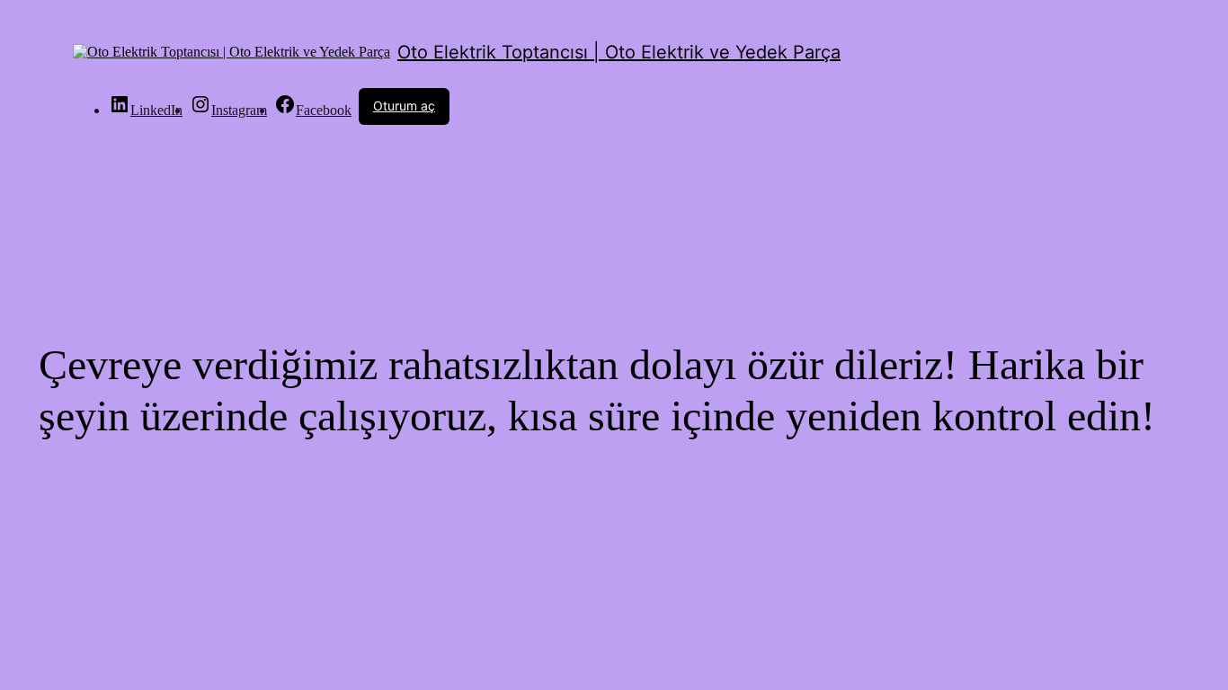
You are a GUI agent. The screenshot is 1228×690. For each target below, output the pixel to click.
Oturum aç (404, 105)
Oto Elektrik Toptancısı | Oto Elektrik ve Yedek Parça (619, 52)
